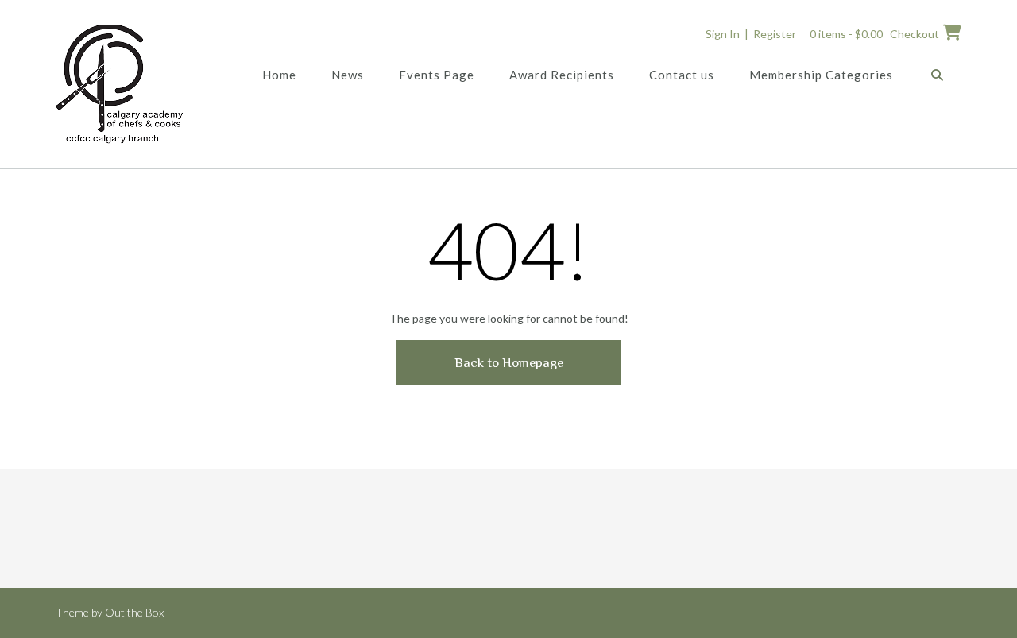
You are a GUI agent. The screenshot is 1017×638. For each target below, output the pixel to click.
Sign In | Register (751, 34)
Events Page (436, 75)
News (347, 75)
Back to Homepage (508, 362)
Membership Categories (821, 75)
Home (279, 75)
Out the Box (134, 612)
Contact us (681, 75)
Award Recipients (561, 75)
